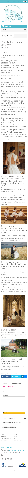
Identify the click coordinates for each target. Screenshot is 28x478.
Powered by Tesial (14, 470)
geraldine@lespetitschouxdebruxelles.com (13, 455)
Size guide (3, 436)
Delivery (15, 434)
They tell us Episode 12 (7, 36)
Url (3, 391)
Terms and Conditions (18, 440)
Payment (15, 436)
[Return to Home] (2, 35)
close (25, 1)
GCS (15, 438)
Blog (7, 35)
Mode (11, 35)
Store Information (7, 447)
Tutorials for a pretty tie (6, 438)
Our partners (4, 440)
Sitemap (3, 444)
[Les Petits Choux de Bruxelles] (14, 12)
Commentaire (5, 395)
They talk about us (5, 442)
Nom (4, 388)
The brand (3, 434)
